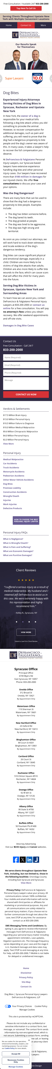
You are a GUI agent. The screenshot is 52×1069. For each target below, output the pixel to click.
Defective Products (12, 508)
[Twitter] (23, 860)
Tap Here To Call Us (26, 8)
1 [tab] (16, 622)
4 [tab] (35, 622)
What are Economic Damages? (18, 551)
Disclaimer (26, 972)
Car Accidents (10, 463)
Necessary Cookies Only (16, 1061)
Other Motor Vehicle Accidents (18, 479)
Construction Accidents (15, 492)
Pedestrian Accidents (13, 475)
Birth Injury (20, 846)
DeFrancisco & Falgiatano (20, 159)
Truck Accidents (11, 467)
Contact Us (26, 25)
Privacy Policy (26, 977)
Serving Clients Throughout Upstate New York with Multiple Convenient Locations (26, 18)
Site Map (26, 982)
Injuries (7, 500)
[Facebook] (16, 860)
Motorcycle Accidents (13, 471)
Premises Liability (12, 488)
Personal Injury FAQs (15, 532)
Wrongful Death (11, 496)
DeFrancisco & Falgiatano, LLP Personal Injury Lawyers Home (26, 35)
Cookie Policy (41, 1006)
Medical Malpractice (13, 459)
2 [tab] (23, 622)
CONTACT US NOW (26, 394)
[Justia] (36, 860)
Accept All (15, 1054)
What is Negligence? (13, 538)
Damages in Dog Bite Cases (18, 325)
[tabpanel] (14, 78)
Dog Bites (8, 483)
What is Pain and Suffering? (17, 547)
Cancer (33, 846)
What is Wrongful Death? (15, 543)
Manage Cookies (27, 1009)
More (43, 25)
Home (9, 25)
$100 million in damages (29, 176)
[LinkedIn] (29, 860)
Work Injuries (10, 504)
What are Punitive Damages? (17, 555)
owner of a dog (29, 115)
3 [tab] (29, 622)
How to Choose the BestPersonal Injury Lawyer (26, 520)
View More (8, 443)
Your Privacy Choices (22, 1006)
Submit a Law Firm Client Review (26, 641)
